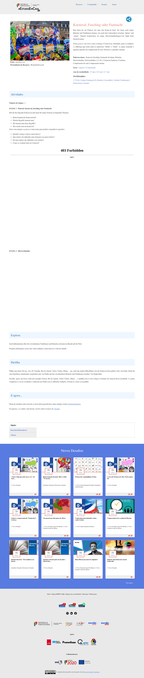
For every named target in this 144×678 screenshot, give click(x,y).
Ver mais (129, 583)
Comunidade (92, 4)
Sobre (49, 594)
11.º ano (107, 72)
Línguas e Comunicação (87, 67)
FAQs (63, 594)
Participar (85, 594)
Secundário (108, 80)
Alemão (86, 83)
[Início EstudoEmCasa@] (28, 5)
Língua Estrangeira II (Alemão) (92, 80)
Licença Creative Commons (92, 672)
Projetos (104, 4)
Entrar (114, 4)
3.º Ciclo (76, 80)
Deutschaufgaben (74, 404)
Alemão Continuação (121, 80)
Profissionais (77, 83)
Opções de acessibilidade (73, 594)
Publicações (93, 594)
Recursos (79, 4)
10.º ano (99, 72)
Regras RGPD (56, 594)
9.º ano (92, 72)
